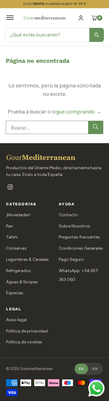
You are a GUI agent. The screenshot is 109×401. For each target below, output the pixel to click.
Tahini (12, 237)
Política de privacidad (27, 331)
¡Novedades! (18, 214)
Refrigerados (18, 270)
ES (81, 369)
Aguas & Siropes (22, 282)
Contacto (68, 214)
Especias (14, 292)
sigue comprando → (76, 111)
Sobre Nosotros (74, 226)
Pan (9, 226)
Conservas (16, 248)
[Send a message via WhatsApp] (96, 388)
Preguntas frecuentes (79, 237)
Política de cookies (24, 342)
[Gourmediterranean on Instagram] (10, 187)
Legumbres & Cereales (27, 259)
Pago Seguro (71, 259)
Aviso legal (16, 319)
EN (95, 369)
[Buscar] (96, 35)
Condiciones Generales (81, 248)
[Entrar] (81, 18)
